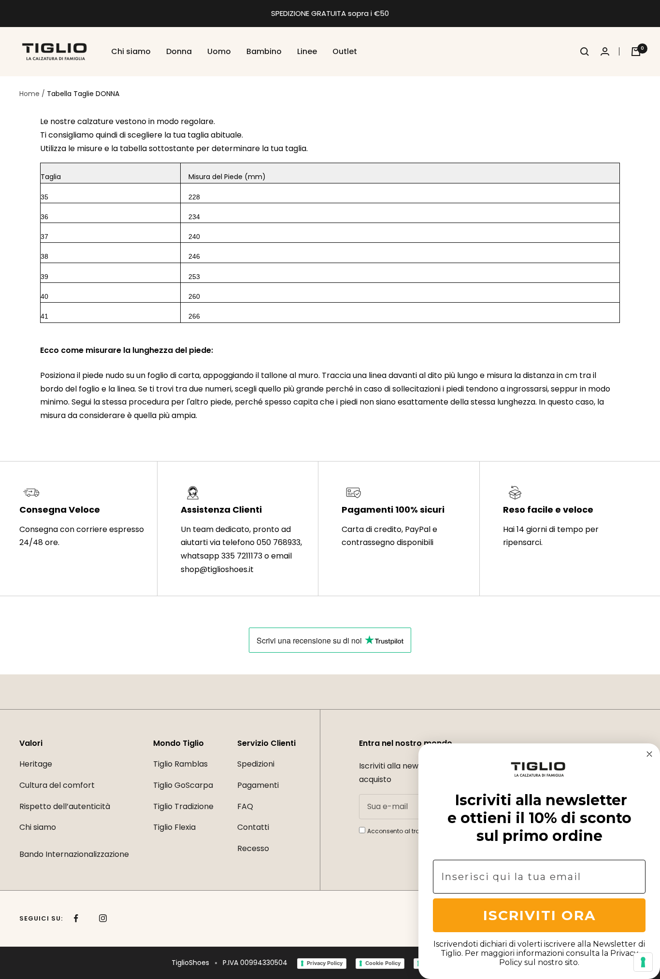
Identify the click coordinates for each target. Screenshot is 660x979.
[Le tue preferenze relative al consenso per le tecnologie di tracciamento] (643, 962)
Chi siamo (131, 51)
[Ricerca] (584, 51)
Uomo (219, 51)
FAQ (245, 806)
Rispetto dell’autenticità (64, 806)
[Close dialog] (649, 754)
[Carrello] (636, 51)
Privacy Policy (325, 963)
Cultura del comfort (57, 785)
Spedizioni (255, 763)
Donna (179, 51)
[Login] (610, 51)
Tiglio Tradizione (183, 806)
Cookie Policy (383, 963)
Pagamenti (258, 785)
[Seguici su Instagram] (102, 918)
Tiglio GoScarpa (183, 785)
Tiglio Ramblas (180, 763)
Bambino (264, 51)
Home (29, 93)
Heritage (35, 763)
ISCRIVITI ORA (539, 915)
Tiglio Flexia (174, 827)
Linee (307, 51)
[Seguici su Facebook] (76, 918)
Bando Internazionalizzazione (74, 854)
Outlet (344, 51)
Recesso (253, 848)
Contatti (253, 827)
